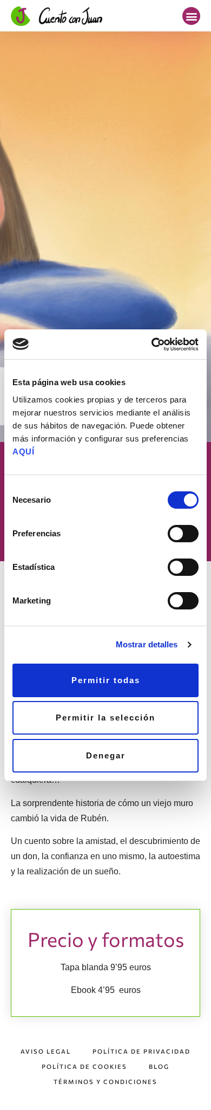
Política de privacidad (141, 1051)
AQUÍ (23, 451)
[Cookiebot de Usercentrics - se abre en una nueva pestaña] (152, 344)
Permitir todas (105, 680)
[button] (191, 16)
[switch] (183, 533)
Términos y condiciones (105, 1081)
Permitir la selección (105, 717)
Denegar (106, 755)
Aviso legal (46, 1051)
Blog (159, 1066)
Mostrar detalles (147, 644)
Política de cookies (84, 1066)
